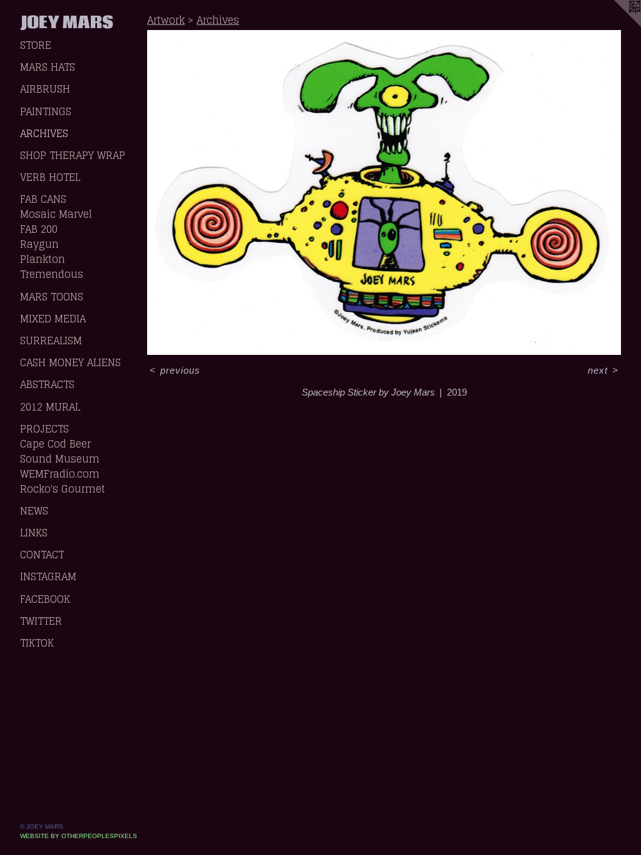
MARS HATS (47, 66)
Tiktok (37, 642)
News (34, 510)
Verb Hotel (50, 177)
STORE (35, 45)
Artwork (166, 20)
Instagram (48, 576)
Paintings (45, 111)
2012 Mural (50, 406)
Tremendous (51, 274)
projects (44, 428)
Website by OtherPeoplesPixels (78, 835)
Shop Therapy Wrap (72, 155)
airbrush (45, 88)
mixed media (53, 318)
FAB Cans (43, 199)
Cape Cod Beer (55, 443)
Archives (44, 133)
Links (34, 532)
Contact (42, 554)
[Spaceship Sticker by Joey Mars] (384, 192)
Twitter (41, 620)
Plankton (42, 259)
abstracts (47, 384)
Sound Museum (60, 458)
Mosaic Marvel (56, 214)
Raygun (39, 244)
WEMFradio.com (60, 473)
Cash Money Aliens (70, 362)
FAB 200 (39, 229)
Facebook (45, 599)
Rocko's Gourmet (62, 488)
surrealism (51, 340)
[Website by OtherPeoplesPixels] (616, 25)
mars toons (51, 296)
